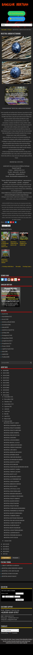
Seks (3, 351)
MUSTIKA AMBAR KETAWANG (11, 34)
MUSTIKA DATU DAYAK (11, 537)
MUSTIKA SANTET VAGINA (12, 469)
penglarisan (5, 340)
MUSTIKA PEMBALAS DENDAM (23, 243)
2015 (4, 544)
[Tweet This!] (8, 222)
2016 (4, 395)
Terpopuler (15, 557)
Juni (5, 411)
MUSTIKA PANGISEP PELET (12, 425)
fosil (3, 314)
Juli (5, 409)
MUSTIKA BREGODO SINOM (12, 484)
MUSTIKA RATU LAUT (10, 474)
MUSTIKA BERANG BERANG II (13, 493)
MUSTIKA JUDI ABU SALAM (10, 571)
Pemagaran (5, 335)
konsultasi (5, 324)
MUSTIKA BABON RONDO (11, 501)
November (7, 399)
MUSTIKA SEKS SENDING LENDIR (12, 568)
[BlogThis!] (4, 226)
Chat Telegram (17, 19)
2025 (4, 373)
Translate (14, 633)
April (6, 416)
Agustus (6, 406)
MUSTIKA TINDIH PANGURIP (13, 447)
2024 (4, 375)
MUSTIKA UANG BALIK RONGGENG (14, 508)
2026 (4, 370)
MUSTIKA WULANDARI (11, 464)
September (7, 404)
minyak (4, 327)
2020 (4, 385)
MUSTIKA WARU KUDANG (10, 573)
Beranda (3, 29)
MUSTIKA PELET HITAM (11, 506)
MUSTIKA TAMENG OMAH (12, 515)
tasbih (4, 354)
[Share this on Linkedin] (15, 222)
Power (10, 29)
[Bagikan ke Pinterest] (10, 226)
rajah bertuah (6, 349)
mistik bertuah (6, 330)
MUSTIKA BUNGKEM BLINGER (13, 459)
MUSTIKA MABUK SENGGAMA (13, 513)
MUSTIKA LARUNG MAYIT (12, 532)
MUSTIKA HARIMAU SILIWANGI (13, 496)
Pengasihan (5, 338)
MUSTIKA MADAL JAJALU (12, 442)
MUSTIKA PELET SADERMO (12, 428)
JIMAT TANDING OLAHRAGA (10, 565)
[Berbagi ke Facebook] (8, 226)
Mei (5, 414)
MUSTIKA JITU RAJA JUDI (12, 488)
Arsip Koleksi (5, 557)
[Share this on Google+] (11, 222)
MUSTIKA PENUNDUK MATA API (14, 243)
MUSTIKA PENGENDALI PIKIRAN (14, 510)
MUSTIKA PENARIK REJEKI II (13, 535)
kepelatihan (5, 316)
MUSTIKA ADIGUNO (10, 437)
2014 (4, 546)
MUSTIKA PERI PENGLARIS (12, 491)
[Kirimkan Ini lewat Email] (3, 226)
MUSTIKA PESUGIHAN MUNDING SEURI (16, 467)
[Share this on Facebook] (6, 222)
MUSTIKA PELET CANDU (11, 423)
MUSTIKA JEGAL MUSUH (11, 481)
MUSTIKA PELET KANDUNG (12, 430)
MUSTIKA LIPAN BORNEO (11, 440)
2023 (4, 378)
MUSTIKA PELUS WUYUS (11, 435)
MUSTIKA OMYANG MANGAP (12, 457)
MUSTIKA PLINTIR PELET (12, 525)
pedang (4, 332)
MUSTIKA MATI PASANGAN (12, 527)
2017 (4, 392)
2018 (4, 390)
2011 (4, 554)
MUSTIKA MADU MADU (9, 576)
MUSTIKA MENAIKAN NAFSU (13, 452)
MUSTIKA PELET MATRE (11, 503)
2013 (4, 549)
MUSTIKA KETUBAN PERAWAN (13, 518)
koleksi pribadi (6, 322)
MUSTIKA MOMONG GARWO (12, 476)
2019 (4, 387)
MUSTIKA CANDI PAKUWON (12, 523)
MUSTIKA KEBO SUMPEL (11, 432)
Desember (7, 396)
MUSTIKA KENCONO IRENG (4, 261)
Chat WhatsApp (17, 13)
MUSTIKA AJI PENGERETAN (12, 479)
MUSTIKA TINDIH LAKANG (12, 471)
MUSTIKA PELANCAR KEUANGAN (14, 520)
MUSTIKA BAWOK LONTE (11, 462)
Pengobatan (5, 343)
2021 (4, 382)
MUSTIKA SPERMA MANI (11, 454)
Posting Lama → (27, 266)
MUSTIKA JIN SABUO (10, 450)
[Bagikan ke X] (6, 226)
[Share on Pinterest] (13, 222)
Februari (7, 421)
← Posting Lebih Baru (7, 266)
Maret (6, 418)
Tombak (4, 357)
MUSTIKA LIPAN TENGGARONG (13, 530)
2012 (4, 551)
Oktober (7, 401)
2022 (4, 380)
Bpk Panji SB (23, 643)
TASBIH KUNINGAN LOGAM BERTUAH (4, 244)
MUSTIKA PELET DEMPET (12, 498)
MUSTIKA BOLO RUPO (10, 486)
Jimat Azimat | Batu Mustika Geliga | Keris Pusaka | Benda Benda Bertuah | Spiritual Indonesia (17, 641)
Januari (6, 540)
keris (3, 319)
